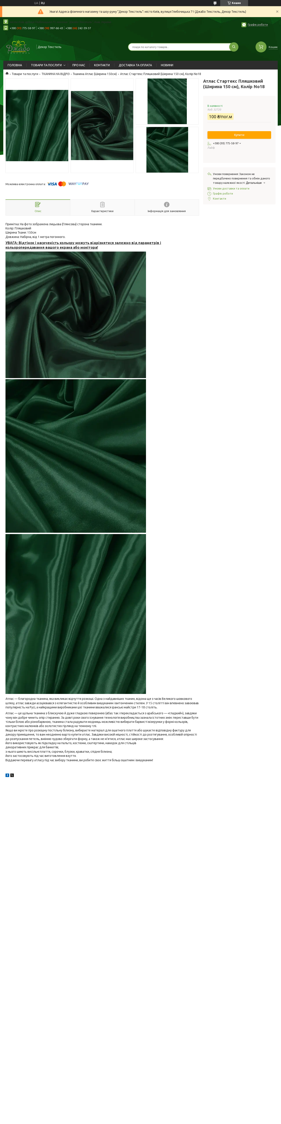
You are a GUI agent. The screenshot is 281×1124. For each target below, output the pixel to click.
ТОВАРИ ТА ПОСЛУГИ (46, 65)
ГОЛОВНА (15, 65)
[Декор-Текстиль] (17, 46)
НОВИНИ (167, 65)
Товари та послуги (25, 74)
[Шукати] (233, 47)
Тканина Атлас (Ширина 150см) (95, 74)
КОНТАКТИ (102, 65)
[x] (12, 776)
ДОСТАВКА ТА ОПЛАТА (135, 65)
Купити (239, 135)
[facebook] (7, 776)
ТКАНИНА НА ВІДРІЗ (55, 74)
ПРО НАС (78, 65)
